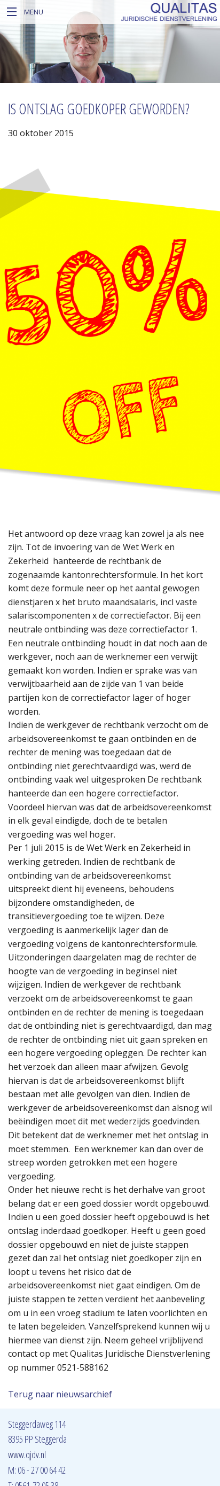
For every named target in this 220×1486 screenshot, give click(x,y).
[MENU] (12, 12)
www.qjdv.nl (27, 1454)
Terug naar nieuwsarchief (60, 1394)
